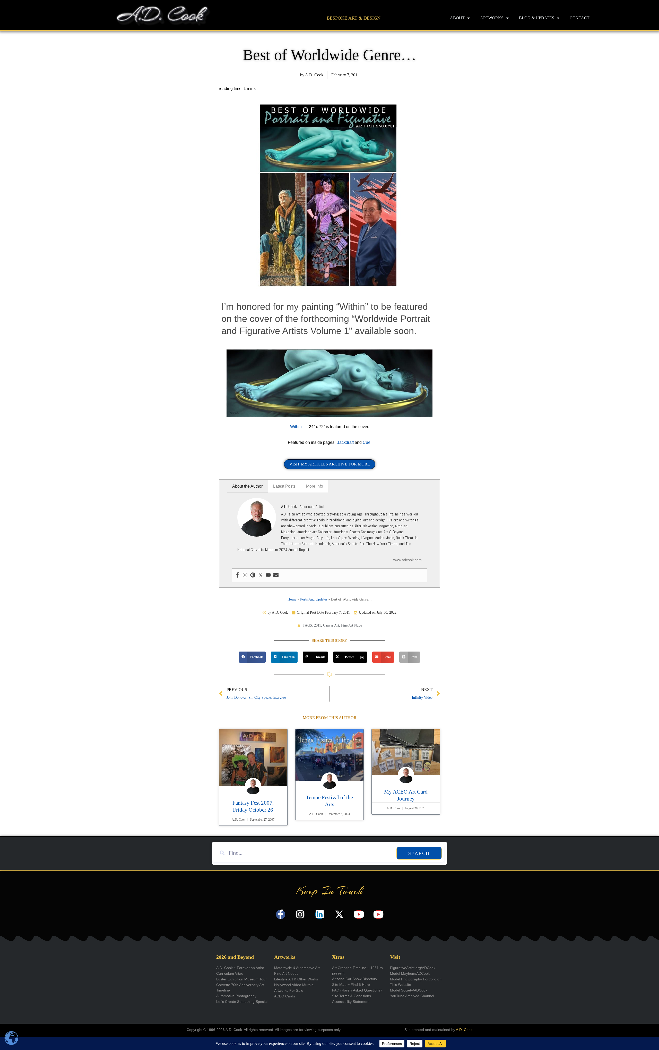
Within (296, 426)
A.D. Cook (464, 1030)
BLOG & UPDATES (536, 18)
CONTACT (579, 18)
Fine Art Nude (351, 625)
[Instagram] (245, 575)
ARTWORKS (492, 18)
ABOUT (457, 18)
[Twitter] (260, 575)
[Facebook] (237, 575)
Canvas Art (331, 625)
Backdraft (345, 442)
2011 (317, 625)
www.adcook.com (407, 560)
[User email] (276, 575)
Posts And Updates (313, 599)
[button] (252, 657)
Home (292, 599)
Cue (366, 442)
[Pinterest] (252, 575)
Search (419, 853)
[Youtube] (268, 575)
